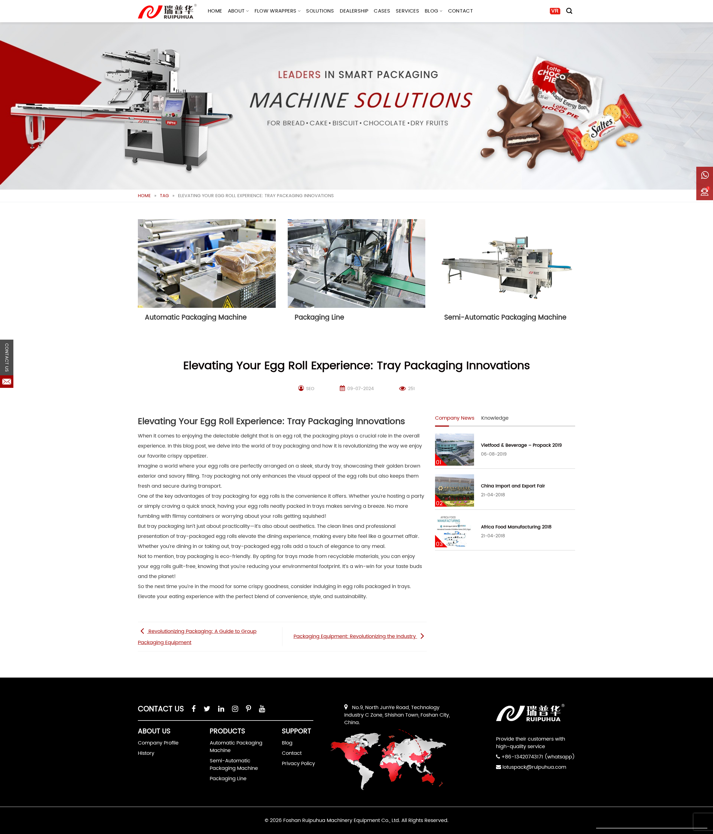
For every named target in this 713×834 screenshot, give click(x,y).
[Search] (569, 10)
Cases (382, 11)
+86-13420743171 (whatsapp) (538, 757)
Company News (454, 418)
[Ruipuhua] (167, 11)
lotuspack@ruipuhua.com (534, 767)
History (146, 753)
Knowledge (495, 418)
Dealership (354, 11)
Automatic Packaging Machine (236, 747)
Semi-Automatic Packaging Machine (234, 764)
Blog (431, 11)
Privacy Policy (298, 764)
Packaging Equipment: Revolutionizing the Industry (355, 636)
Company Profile (158, 743)
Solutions (320, 11)
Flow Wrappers (276, 11)
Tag (164, 195)
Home (215, 11)
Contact (460, 11)
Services (407, 11)
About (236, 11)
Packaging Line (228, 779)
